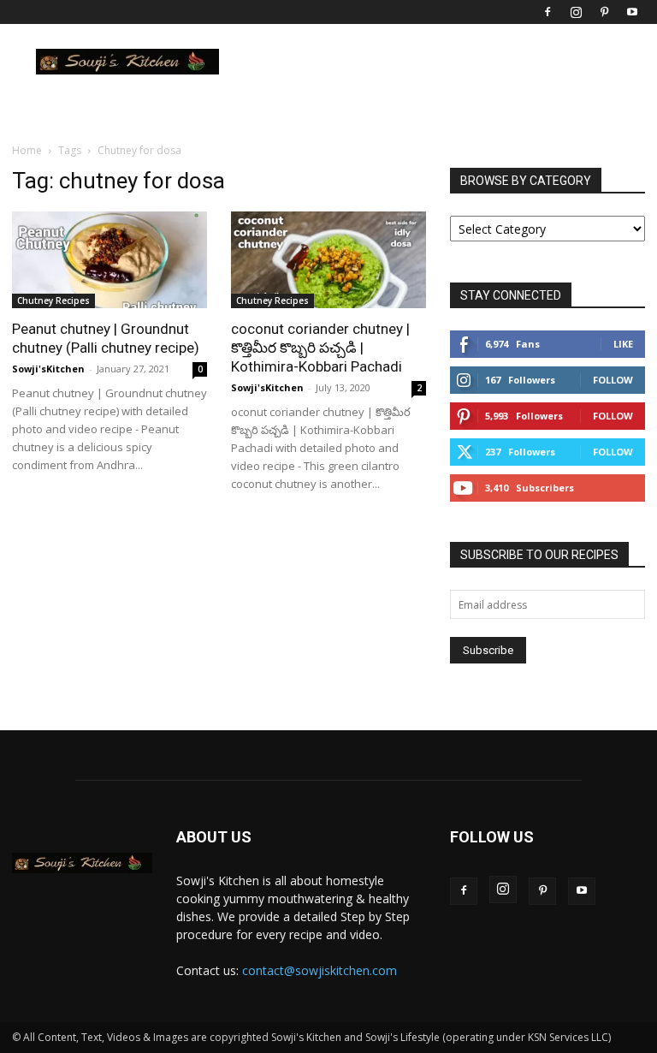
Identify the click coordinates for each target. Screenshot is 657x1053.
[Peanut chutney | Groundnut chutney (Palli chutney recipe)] (109, 259)
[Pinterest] (604, 12)
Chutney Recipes (53, 300)
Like (623, 343)
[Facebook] (547, 12)
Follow (613, 379)
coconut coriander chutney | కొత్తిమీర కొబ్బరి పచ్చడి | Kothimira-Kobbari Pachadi (320, 347)
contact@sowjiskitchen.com (319, 970)
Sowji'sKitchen (48, 368)
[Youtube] (632, 12)
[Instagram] (576, 12)
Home (27, 150)
